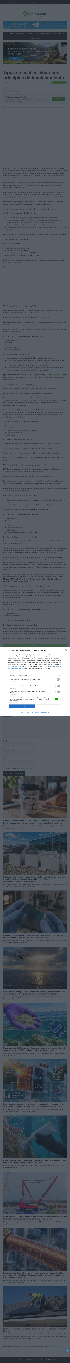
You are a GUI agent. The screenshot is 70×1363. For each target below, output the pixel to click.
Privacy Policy (45, 712)
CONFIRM (22, 706)
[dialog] (35, 681)
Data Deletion (25, 712)
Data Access (35, 712)
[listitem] (35, 675)
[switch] (57, 679)
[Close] (66, 650)
